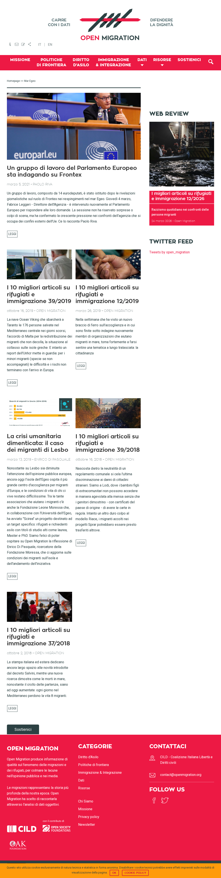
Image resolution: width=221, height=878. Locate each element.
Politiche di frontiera (93, 765)
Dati (81, 780)
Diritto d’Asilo (88, 757)
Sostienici (23, 729)
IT (39, 44)
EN (50, 44)
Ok (114, 873)
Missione (85, 809)
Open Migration (110, 24)
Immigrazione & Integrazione (100, 773)
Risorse (84, 788)
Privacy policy (88, 817)
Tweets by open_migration (169, 252)
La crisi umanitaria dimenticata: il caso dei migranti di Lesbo (37, 443)
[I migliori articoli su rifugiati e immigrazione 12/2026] (181, 188)
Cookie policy (135, 873)
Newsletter (86, 825)
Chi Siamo (85, 801)
